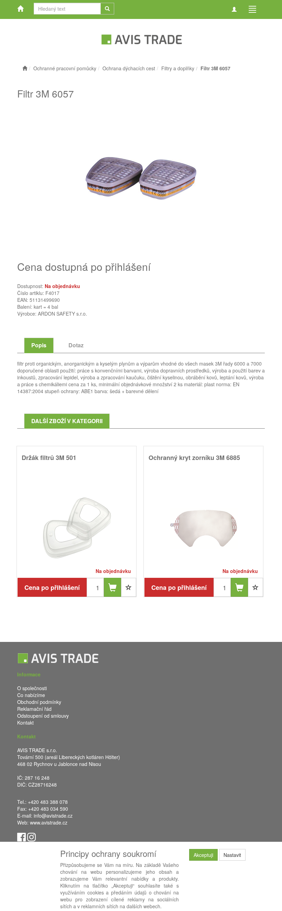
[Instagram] (31, 836)
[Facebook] (21, 836)
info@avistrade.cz (53, 815)
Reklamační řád (34, 708)
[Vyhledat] (107, 8)
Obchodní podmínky (39, 701)
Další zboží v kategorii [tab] (66, 421)
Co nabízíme (31, 695)
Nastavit (232, 854)
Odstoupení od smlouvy (43, 715)
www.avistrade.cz (48, 822)
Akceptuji (203, 854)
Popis (38, 345)
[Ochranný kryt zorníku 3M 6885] (203, 527)
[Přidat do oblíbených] (128, 587)
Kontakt (25, 722)
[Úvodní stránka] (24, 68)
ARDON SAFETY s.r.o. (62, 313)
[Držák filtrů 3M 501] (76, 527)
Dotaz (76, 345)
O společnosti (32, 688)
